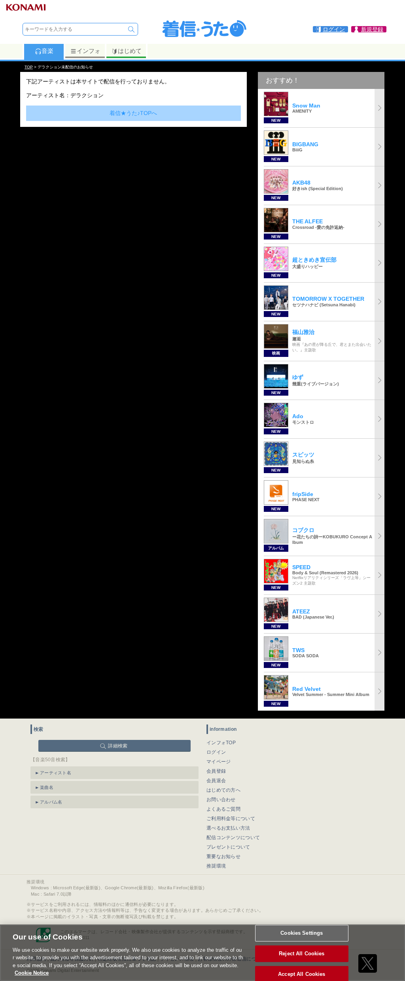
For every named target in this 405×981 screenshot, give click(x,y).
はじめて (130, 50)
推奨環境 (216, 866)
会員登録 (216, 771)
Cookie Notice (32, 973)
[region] (202, 952)
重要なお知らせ (223, 856)
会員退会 (216, 780)
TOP (29, 67)
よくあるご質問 (223, 809)
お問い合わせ (221, 799)
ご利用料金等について (230, 818)
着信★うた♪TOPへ (133, 113)
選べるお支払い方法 (228, 828)
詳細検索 (117, 746)
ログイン (216, 752)
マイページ (218, 761)
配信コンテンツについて (233, 837)
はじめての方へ (223, 790)
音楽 (47, 50)
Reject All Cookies (301, 953)
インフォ (88, 50)
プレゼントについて (228, 847)
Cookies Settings (301, 933)
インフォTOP (221, 742)
